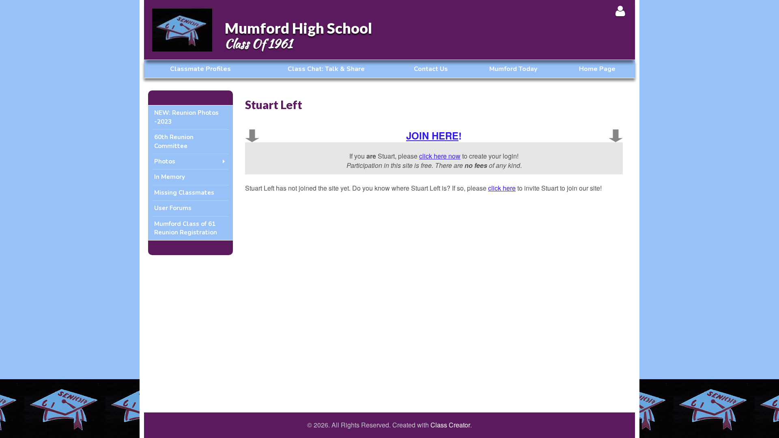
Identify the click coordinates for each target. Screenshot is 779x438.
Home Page (597, 68)
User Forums (173, 208)
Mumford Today (513, 68)
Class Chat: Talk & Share (326, 68)
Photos (164, 161)
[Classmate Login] (620, 10)
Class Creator (450, 425)
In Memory (169, 177)
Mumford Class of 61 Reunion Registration (185, 228)
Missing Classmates (184, 193)
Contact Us (431, 68)
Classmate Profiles (200, 68)
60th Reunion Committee (174, 141)
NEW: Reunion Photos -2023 (186, 117)
